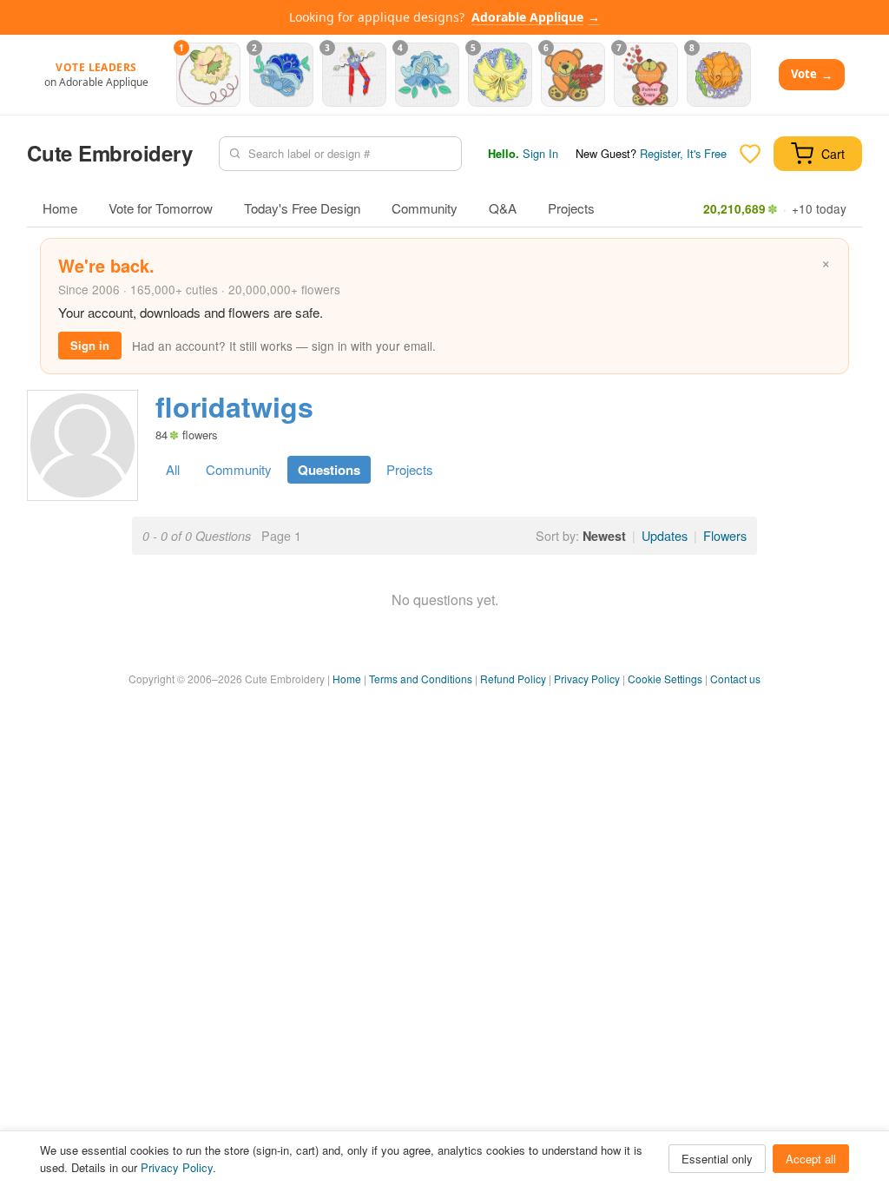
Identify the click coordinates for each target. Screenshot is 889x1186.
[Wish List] (750, 153)
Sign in (89, 345)
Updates (665, 535)
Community (425, 208)
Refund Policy (513, 678)
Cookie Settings (665, 678)
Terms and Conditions (420, 678)
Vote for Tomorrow (161, 208)
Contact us (735, 678)
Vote (812, 74)
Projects (571, 208)
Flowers (725, 535)
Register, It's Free (683, 153)
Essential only (717, 1158)
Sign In (540, 153)
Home (60, 208)
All (173, 469)
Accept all (811, 1158)
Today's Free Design (302, 208)
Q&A (503, 208)
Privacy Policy (587, 678)
